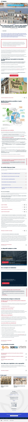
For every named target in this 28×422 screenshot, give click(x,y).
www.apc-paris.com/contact (14, 73)
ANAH (19, 149)
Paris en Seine (12, 420)
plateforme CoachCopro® (5, 316)
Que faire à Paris (6, 420)
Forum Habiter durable (21, 334)
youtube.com (11, 258)
